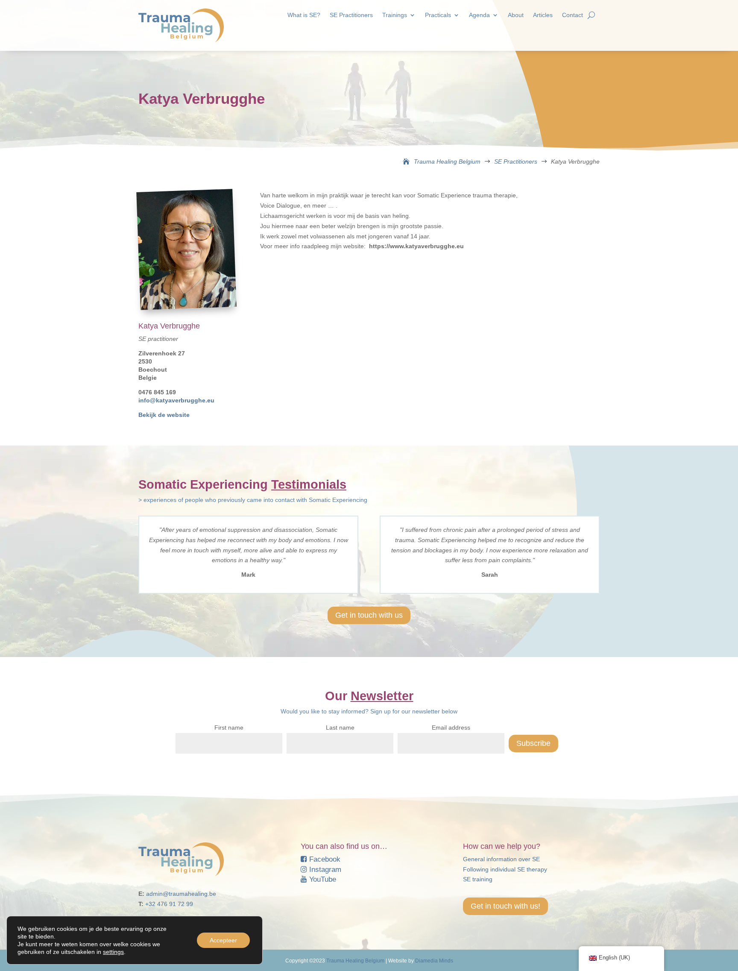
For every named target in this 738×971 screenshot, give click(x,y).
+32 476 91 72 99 (169, 904)
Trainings (394, 15)
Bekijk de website (164, 415)
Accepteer (223, 940)
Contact (572, 15)
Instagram (324, 869)
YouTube (321, 879)
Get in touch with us (369, 615)
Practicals (438, 15)
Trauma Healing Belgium (355, 961)
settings (113, 951)
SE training (477, 879)
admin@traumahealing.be (181, 893)
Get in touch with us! (505, 906)
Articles (543, 15)
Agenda (479, 15)
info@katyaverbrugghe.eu (176, 400)
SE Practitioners (351, 15)
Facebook (323, 859)
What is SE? (303, 15)
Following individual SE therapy (505, 869)
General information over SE (501, 859)
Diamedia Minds (434, 961)
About (516, 15)
